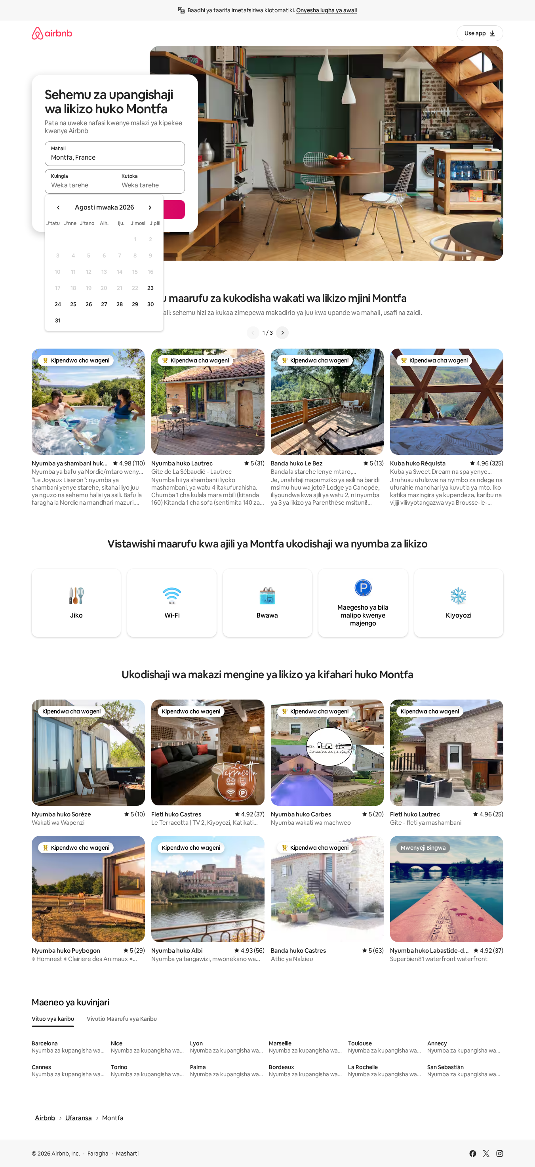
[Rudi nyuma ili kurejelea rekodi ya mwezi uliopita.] (58, 207)
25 (73, 304)
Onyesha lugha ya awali (326, 10)
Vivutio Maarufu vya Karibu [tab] (122, 1018)
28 (119, 304)
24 (58, 304)
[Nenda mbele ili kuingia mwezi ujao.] (149, 207)
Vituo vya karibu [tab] (53, 1018)
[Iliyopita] (253, 332)
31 (58, 320)
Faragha (98, 1153)
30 (150, 304)
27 (104, 304)
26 (89, 304)
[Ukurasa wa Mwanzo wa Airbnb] (52, 33)
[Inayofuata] (282, 332)
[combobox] (115, 157)
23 (150, 288)
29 (135, 304)
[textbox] (80, 185)
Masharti (127, 1153)
